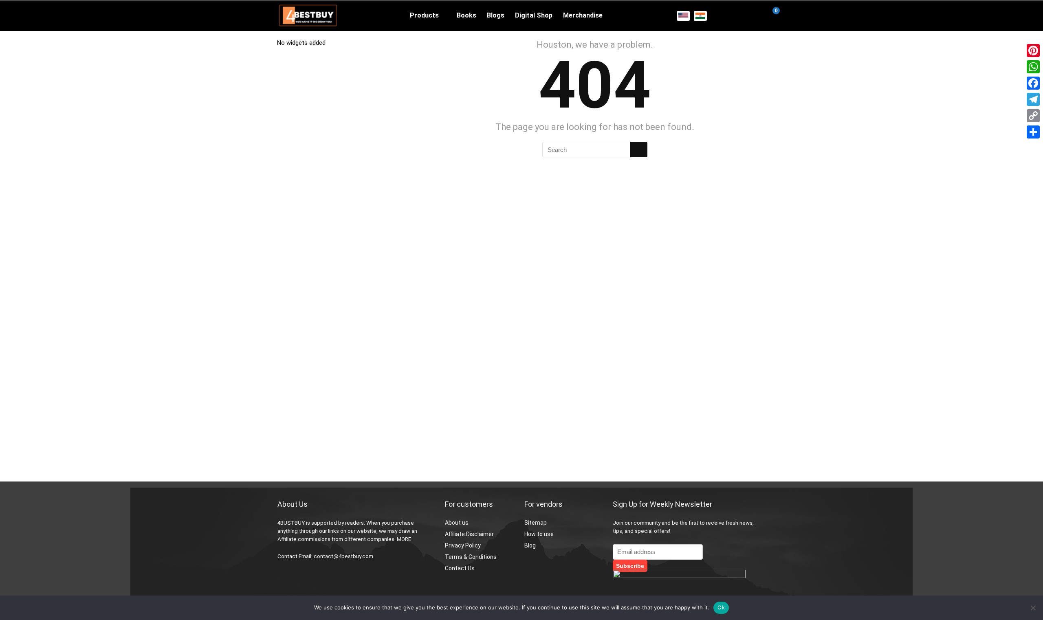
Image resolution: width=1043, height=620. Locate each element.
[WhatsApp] (1033, 67)
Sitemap (535, 522)
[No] (1033, 608)
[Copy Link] (1033, 116)
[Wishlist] (752, 16)
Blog (530, 545)
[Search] (638, 149)
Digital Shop (533, 15)
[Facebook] (1033, 83)
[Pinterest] (1033, 50)
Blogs (495, 15)
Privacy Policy (463, 545)
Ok (721, 607)
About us (457, 522)
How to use (539, 534)
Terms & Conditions (471, 557)
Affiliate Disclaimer (469, 534)
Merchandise (583, 15)
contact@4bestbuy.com (343, 556)
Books (466, 15)
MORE (404, 539)
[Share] (1033, 132)
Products (424, 15)
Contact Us (460, 568)
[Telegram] (1033, 99)
